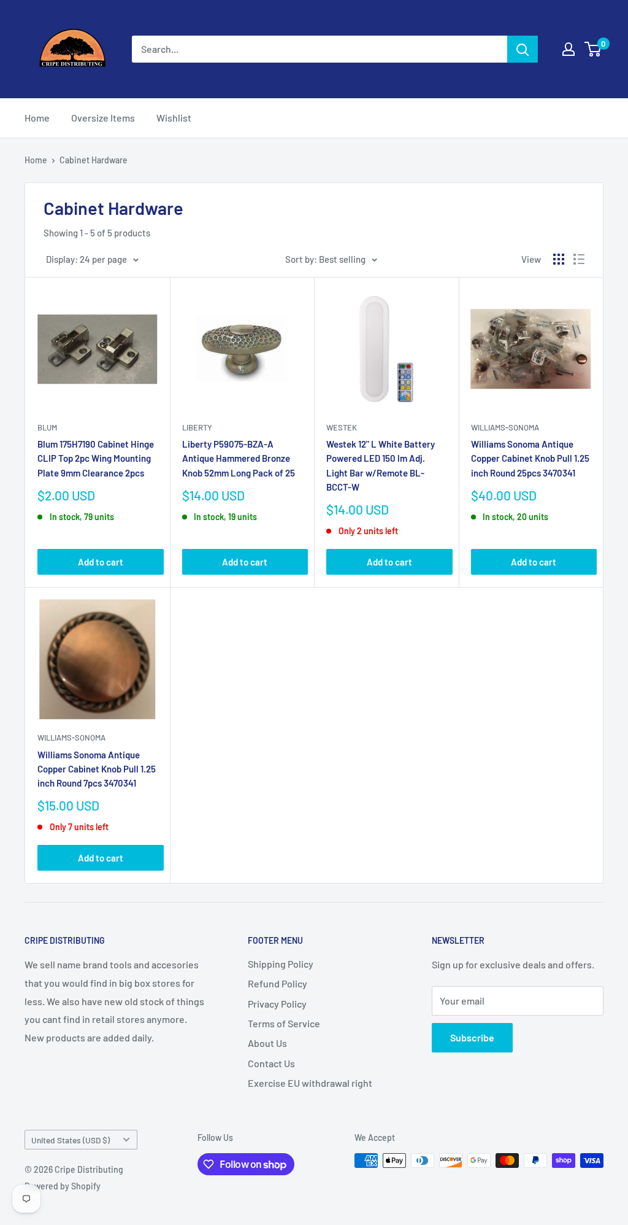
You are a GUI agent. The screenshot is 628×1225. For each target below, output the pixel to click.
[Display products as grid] (558, 259)
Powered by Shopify (63, 1186)
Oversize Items (103, 117)
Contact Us (271, 1063)
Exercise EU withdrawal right (310, 1083)
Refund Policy (277, 983)
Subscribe (472, 1037)
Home (37, 117)
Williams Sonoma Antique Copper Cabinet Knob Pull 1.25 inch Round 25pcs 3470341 (530, 458)
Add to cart (100, 561)
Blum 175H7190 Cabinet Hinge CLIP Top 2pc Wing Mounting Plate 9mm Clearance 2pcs (95, 458)
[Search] (522, 49)
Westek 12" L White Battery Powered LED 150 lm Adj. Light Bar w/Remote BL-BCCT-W (380, 465)
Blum (47, 427)
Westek (341, 427)
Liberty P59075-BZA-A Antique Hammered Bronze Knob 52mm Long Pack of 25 (238, 458)
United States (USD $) (70, 1140)
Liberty (197, 427)
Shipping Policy (280, 964)
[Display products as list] (578, 259)
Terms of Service (284, 1023)
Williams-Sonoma (505, 427)
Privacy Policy (277, 1003)
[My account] (568, 49)
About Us (267, 1043)
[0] (593, 49)
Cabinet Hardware (93, 160)
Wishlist (173, 117)
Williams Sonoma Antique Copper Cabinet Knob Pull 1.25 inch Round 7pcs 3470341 (96, 769)
